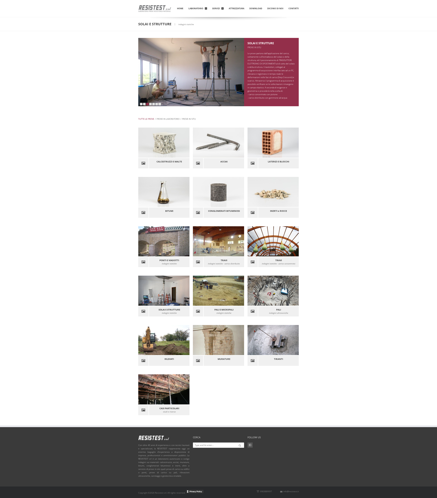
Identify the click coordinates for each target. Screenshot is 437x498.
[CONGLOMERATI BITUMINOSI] (240, 192)
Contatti (293, 8)
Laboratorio (195, 8)
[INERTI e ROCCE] (295, 192)
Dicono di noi (275, 8)
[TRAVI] (240, 241)
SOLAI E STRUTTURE (261, 43)
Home (180, 8)
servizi (216, 8)
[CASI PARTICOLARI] (185, 389)
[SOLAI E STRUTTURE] (185, 291)
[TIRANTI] (295, 340)
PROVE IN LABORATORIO (168, 118)
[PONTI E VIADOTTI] (185, 241)
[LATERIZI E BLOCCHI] (295, 143)
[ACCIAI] (240, 143)
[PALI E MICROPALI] (240, 291)
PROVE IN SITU (189, 118)
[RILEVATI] (185, 340)
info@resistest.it (291, 491)
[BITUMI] (185, 192)
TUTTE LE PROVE (146, 118)
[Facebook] (250, 445)
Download (255, 8)
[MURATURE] (240, 340)
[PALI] (295, 291)
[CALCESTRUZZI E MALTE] (185, 143)
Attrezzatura (236, 8)
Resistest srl (160, 492)
